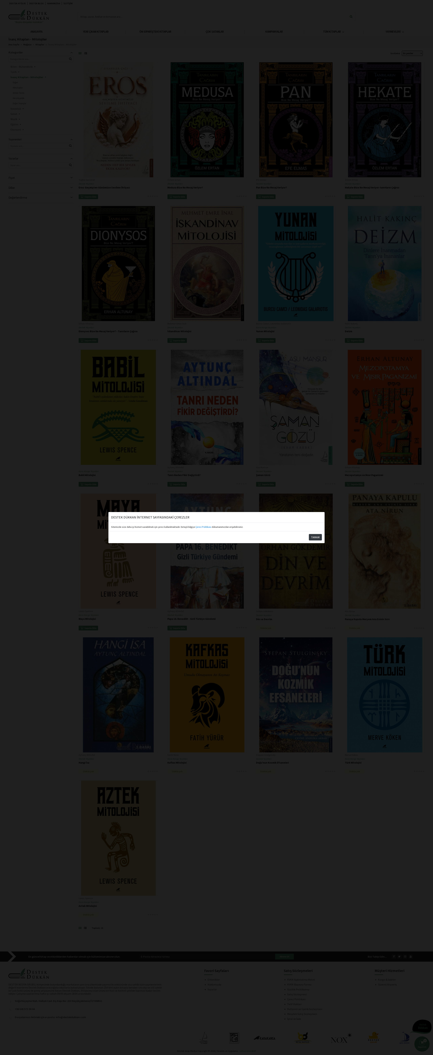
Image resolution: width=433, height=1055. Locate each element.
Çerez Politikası (203, 526)
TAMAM (315, 537)
